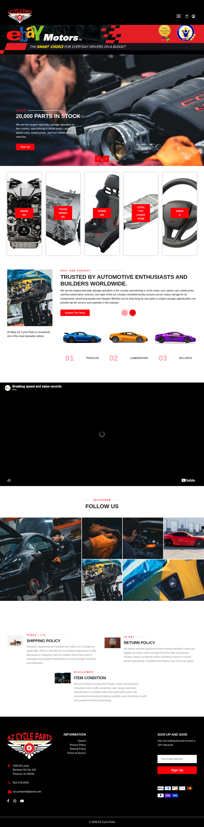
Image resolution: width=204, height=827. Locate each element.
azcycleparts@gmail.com (27, 791)
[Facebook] (8, 801)
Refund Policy (78, 749)
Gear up (25, 146)
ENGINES (24, 213)
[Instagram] (14, 801)
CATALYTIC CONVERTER (141, 213)
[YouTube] (22, 801)
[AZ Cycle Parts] (20, 16)
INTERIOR (102, 213)
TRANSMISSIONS (63, 213)
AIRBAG (180, 213)
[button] (106, 159)
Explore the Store (75, 312)
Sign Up (177, 770)
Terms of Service (76, 753)
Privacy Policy (78, 745)
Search (82, 740)
